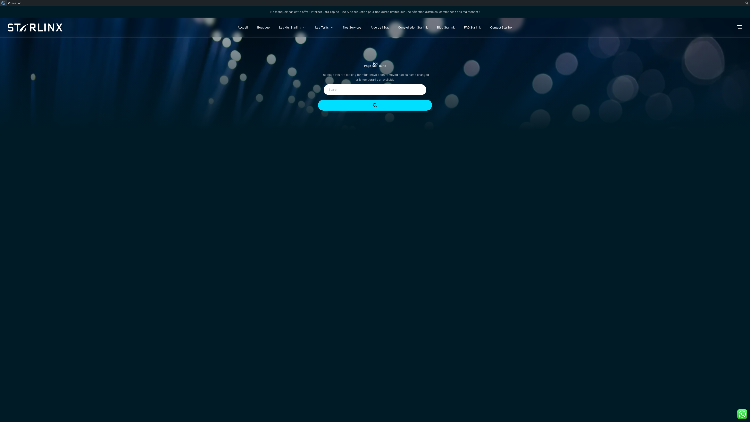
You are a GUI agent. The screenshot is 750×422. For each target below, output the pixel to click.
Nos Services (352, 27)
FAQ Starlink (472, 27)
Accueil (243, 27)
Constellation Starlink (413, 27)
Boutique (263, 27)
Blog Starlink (446, 27)
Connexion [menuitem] (14, 3)
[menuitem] (3, 3)
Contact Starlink (501, 27)
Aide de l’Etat (380, 27)
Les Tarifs (322, 27)
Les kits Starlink (290, 27)
